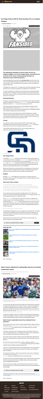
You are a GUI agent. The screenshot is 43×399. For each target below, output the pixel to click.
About (5, 385)
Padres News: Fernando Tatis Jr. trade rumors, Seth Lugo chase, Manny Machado (21, 187)
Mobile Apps (6, 387)
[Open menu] (2, 1)
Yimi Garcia (26, 200)
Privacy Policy (32, 387)
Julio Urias (28, 107)
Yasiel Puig (30, 124)
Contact (22, 385)
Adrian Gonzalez (24, 159)
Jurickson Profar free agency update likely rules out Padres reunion (18, 184)
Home (4, 259)
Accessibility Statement (34, 389)
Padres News (9, 259)
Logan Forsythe (11, 162)
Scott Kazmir (35, 107)
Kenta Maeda (23, 107)
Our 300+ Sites (32, 385)
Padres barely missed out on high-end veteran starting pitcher (17, 189)
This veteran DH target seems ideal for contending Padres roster (17, 190)
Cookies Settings (15, 391)
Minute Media (6, 394)
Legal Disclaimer (23, 389)
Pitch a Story (22, 387)
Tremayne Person (6, 273)
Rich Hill (14, 103)
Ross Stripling (31, 200)
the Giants (9, 176)
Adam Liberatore (14, 201)
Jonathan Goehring (6, 23)
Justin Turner (34, 161)
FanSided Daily (15, 387)
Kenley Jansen (9, 198)
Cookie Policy (14, 389)
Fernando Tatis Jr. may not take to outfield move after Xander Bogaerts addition (20, 186)
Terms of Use (7, 389)
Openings (13, 385)
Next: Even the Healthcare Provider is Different (12, 208)
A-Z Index (6, 391)
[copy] (9, 26)
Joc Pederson (12, 158)
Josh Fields (37, 200)
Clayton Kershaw (23, 102)
